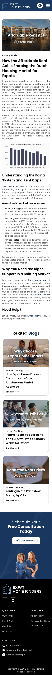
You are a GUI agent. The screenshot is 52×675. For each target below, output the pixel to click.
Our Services (8, 615)
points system (16, 186)
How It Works (8, 621)
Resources (7, 631)
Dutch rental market (39, 280)
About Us (6, 626)
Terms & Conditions (40, 621)
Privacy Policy (37, 615)
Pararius (28, 115)
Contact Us (35, 315)
